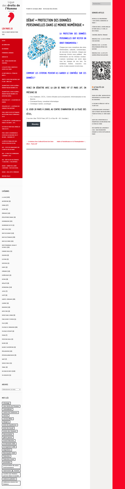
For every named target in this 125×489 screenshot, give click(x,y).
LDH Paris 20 (7, 28)
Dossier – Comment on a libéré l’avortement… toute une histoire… (10, 167)
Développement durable (7, 217)
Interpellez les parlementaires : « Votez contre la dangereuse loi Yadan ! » (100, 20)
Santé (3, 359)
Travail (3, 367)
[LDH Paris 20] (11, 24)
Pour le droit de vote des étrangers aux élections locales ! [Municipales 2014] (10, 114)
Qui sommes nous (6, 44)
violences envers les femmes (10, 483)
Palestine (6, 456)
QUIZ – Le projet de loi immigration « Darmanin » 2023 (10, 154)
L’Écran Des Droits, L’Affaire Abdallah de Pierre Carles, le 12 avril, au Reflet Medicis (101, 29)
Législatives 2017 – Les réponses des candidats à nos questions (11, 107)
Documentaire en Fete (7, 225)
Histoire (4, 279)
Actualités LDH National (98, 88)
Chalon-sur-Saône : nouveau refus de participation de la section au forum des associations (101, 97)
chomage (6, 403)
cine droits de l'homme (11, 406)
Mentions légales (6, 176)
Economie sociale (6, 251)
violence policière (9, 479)
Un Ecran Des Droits (7, 371)
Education (4, 255)
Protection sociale (6, 339)
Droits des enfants (6, 233)
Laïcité (3, 295)
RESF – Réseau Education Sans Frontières (9, 62)
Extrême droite (5, 275)
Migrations (4, 307)
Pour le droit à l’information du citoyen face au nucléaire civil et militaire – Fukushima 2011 (10, 135)
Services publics (6, 363)
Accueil (3, 40)
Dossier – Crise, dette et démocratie (10, 172)
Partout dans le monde (7, 315)
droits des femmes (9, 431)
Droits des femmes (6, 241)
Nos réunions (5, 49)
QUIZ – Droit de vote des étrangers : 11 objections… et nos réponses (10, 161)
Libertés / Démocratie (7, 299)
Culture (4, 209)
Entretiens (4, 263)
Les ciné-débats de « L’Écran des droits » (9, 74)
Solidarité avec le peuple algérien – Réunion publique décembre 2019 (10, 86)
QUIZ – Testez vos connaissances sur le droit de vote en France (10, 148)
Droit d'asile (5, 229)
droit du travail (8, 428)
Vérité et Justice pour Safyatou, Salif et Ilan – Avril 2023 (11, 80)
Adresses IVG (5, 57)
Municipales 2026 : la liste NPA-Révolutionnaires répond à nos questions (99, 47)
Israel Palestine (8, 440)
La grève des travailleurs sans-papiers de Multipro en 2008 (9, 142)
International (5, 287)
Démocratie (4, 213)
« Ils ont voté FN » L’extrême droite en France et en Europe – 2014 (11, 122)
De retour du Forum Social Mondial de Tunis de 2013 (11, 128)
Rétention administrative (8, 355)
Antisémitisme (5, 201)
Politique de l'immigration (8, 327)
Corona (3, 205)
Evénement (4, 271)
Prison (3, 335)
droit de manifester (10, 425)
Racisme (4, 343)
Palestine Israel (8, 459)
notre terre (5, 311)
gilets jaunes (7, 437)
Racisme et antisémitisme (8, 347)
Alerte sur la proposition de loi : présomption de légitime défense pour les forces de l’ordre (101, 122)
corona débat (7, 418)
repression (7, 470)
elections (4, 259)
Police (3, 323)
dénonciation (7, 434)
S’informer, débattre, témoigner (99, 35)
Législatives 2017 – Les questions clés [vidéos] (11, 101)
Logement (4, 303)
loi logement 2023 (9, 447)
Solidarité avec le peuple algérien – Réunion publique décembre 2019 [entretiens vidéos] (10, 94)
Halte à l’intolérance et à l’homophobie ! (71, 141)
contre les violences (10, 412)
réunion (16, 470)
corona (5, 415)
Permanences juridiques (7, 53)
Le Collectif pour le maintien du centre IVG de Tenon (9, 68)
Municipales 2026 (9, 453)
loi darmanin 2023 (9, 443)
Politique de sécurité (7, 331)
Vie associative (5, 375)
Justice (3, 291)
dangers (6, 422)
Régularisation (5, 351)
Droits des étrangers (7, 237)
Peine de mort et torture (8, 319)
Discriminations (5, 221)
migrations (7, 450)
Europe (3, 267)
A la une (4, 197)
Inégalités (4, 283)
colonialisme (7, 409)
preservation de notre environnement (11, 466)
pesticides (7, 462)
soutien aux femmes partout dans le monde (11, 475)
